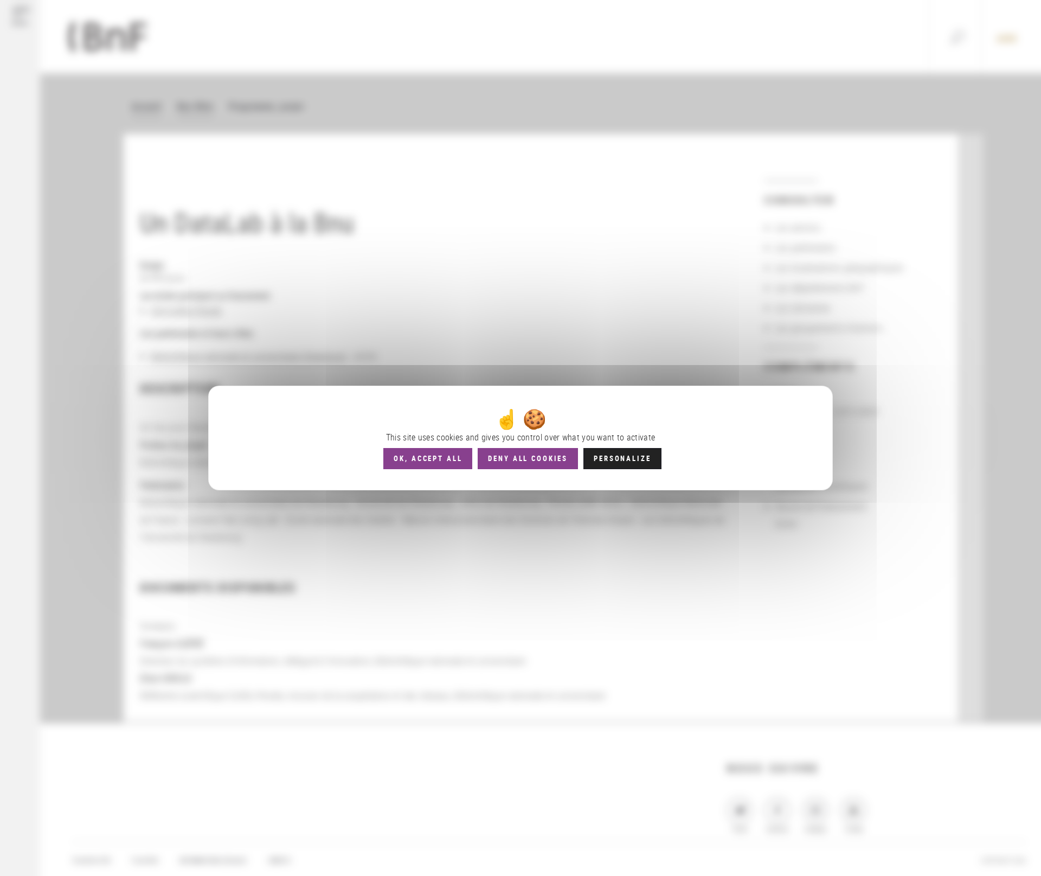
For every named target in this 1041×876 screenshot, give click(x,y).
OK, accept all (428, 458)
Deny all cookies (528, 458)
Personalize (622, 458)
